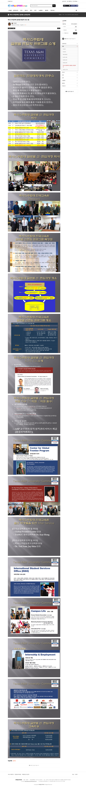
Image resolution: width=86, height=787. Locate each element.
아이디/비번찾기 (74, 24)
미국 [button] (63, 46)
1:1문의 (76, 774)
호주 (35, 10)
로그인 (64, 1)
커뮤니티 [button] (63, 86)
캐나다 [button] (63, 72)
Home (60, 14)
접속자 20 (10, 1)
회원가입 (70, 1)
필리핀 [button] (63, 83)
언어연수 (64, 51)
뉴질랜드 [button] (63, 80)
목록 (58, 28)
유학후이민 (15, 10)
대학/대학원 (65, 54)
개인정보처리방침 (17, 774)
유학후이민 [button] (64, 43)
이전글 (10, 28)
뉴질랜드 (41, 10)
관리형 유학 (65, 60)
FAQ (73, 774)
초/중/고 (64, 49)
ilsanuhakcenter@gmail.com (31, 781)
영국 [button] (63, 75)
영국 (31, 10)
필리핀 (46, 10)
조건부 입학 (65, 57)
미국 (21, 10)
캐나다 (26, 10)
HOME (10, 10)
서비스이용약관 (11, 774)
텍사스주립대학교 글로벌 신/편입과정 (69, 66)
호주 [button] (63, 77)
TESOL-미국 (65, 69)
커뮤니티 (52, 10)
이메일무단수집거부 (25, 774)
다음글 (13, 28)
